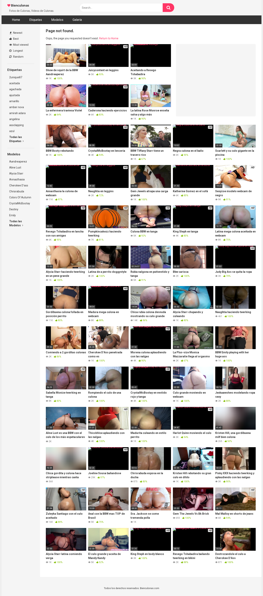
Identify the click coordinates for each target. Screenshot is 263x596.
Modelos (57, 20)
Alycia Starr (16, 173)
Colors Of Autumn (20, 197)
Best (16, 38)
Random (18, 56)
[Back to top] (250, 584)
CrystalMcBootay (19, 203)
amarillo (14, 101)
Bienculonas (19, 5)
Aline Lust (15, 167)
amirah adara (17, 113)
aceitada (14, 83)
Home (16, 20)
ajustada (14, 95)
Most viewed (20, 44)
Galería (77, 20)
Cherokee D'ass (18, 185)
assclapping (16, 125)
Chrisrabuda (16, 191)
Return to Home (108, 38)
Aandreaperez (18, 161)
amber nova (16, 107)
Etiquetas (35, 20)
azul (11, 131)
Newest (17, 32)
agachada (15, 89)
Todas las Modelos (15, 223)
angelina (14, 119)
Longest (18, 50)
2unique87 (15, 77)
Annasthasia (17, 179)
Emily (12, 215)
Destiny (13, 209)
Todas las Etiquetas (15, 139)
